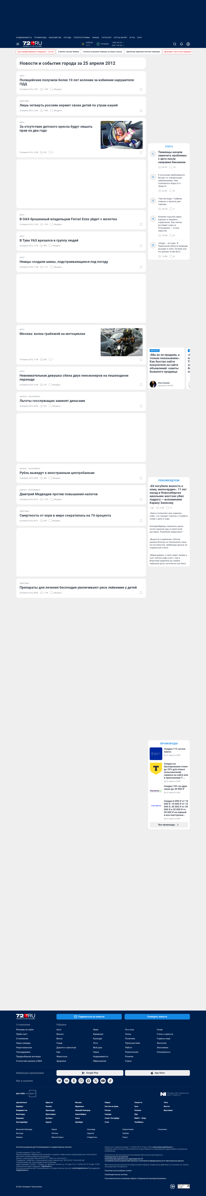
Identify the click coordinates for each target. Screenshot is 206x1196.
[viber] (81, 1081)
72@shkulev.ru (46, 1166)
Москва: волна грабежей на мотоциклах (52, 334)
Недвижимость (24, 38)
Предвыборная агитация (28, 1056)
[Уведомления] (181, 44)
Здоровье (61, 1061)
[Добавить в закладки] (141, 89)
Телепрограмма (82, 38)
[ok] (74, 1081)
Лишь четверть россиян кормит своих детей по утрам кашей (69, 105)
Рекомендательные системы (116, 1175)
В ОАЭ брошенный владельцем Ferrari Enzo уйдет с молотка (68, 219)
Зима (95, 1029)
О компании (22, 1038)
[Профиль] (188, 44)
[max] (88, 1081)
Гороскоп (106, 38)
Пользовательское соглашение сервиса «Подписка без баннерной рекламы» (135, 1178)
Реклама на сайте (25, 1029)
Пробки (103, 44)
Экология (161, 1043)
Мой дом (97, 1047)
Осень (128, 1034)
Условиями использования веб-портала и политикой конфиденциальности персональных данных (144, 1161)
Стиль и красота (165, 1034)
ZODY (139, 38)
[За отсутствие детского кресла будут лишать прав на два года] (122, 135)
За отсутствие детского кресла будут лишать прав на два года (56, 128)
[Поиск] (174, 44)
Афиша (95, 38)
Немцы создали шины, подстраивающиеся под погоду (64, 262)
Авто (58, 1029)
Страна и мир (163, 1038)
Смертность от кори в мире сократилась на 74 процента (65, 515)
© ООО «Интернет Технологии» (29, 1187)
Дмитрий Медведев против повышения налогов (59, 494)
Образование (99, 1061)
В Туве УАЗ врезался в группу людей (49, 240)
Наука (96, 1052)
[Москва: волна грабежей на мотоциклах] (122, 342)
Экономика (162, 1047)
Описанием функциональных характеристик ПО (124, 1159)
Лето (95, 1043)
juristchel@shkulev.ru (80, 1168)
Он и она (129, 1029)
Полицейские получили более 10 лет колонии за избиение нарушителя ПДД (77, 82)
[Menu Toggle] (17, 44)
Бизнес (60, 1034)
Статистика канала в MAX (29, 1061)
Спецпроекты (163, 1052)
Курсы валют (120, 38)
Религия (129, 1056)
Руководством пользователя (116, 1157)
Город (59, 1043)
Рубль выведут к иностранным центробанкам (57, 473)
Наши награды (23, 1043)
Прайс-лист (21, 1034)
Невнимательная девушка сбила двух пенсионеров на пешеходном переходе (74, 377)
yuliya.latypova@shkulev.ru (162, 1147)
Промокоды (40, 38)
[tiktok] (110, 1081)
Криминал (98, 1034)
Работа (128, 1047)
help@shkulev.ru (22, 1170)
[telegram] (59, 1081)
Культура (97, 1038)
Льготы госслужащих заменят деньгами (52, 401)
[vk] (66, 1081)
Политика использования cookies (118, 1171)
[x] (96, 1081)
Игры (132, 38)
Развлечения (131, 1052)
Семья (128, 1061)
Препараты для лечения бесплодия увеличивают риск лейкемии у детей (78, 587)
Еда (58, 1052)
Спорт (160, 1029)
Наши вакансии (24, 1047)
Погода (67, 38)
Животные (61, 1056)
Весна (59, 1038)
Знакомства (55, 38)
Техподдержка (23, 1052)
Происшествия (132, 1043)
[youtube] (103, 1081)
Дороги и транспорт (66, 1047)
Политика (130, 1038)
